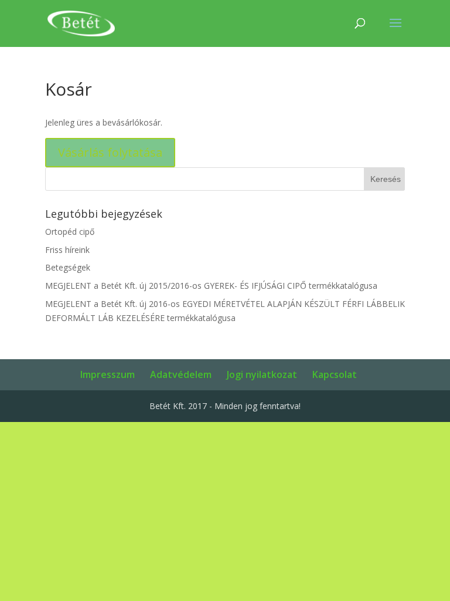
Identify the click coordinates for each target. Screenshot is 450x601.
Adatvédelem (181, 374)
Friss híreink (67, 249)
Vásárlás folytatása (110, 152)
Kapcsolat (334, 374)
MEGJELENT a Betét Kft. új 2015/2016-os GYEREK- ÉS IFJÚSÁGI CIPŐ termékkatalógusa (211, 285)
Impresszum (107, 374)
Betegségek (67, 267)
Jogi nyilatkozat (262, 374)
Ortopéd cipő (69, 231)
